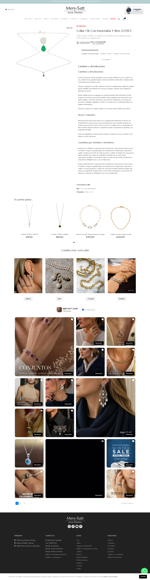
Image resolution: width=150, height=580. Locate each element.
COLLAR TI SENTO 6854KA (60, 234)
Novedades (111, 546)
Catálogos (111, 543)
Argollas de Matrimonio (84, 546)
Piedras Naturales (82, 557)
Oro (92, 192)
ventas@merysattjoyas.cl (59, 554)
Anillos (79, 543)
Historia (110, 540)
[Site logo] (75, 10)
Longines (79, 563)
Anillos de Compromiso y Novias (87, 549)
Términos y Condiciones (115, 554)
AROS (59, 299)
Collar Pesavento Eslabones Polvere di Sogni (90, 234)
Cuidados (111, 551)
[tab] (89, 53)
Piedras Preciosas (82, 560)
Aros (78, 540)
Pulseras (79, 554)
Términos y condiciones (53, 557)
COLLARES (91, 299)
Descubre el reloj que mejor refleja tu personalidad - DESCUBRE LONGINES (75, 1)
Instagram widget (126, 503)
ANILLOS (28, 299)
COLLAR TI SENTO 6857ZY (29, 234)
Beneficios (111, 549)
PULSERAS (122, 299)
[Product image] (29, 218)
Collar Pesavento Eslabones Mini (120, 234)
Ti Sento (79, 566)
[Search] (119, 19)
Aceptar (143, 576)
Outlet (79, 569)
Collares (86, 192)
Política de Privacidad (114, 557)
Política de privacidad (110, 577)
